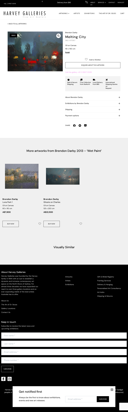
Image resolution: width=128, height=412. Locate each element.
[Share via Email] (74, 125)
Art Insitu (100, 292)
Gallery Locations (8, 308)
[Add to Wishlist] (39, 224)
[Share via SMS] (85, 125)
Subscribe (8, 369)
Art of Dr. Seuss (107, 13)
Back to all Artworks (17, 24)
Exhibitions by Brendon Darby (77, 103)
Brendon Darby (71, 32)
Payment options (72, 115)
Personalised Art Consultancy (109, 288)
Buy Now (10, 224)
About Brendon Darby (74, 97)
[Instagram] (10, 379)
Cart (122, 13)
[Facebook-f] (3, 379)
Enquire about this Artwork (92, 65)
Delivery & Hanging (105, 284)
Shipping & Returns (105, 296)
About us (92, 3)
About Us (5, 301)
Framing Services (104, 280)
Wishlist (121, 2)
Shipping (68, 109)
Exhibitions (89, 13)
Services (101, 2)
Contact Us (5, 312)
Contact (111, 2)
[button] (42, 1)
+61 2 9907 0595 (10, 3)
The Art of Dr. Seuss (9, 304)
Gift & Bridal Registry (105, 277)
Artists (77, 13)
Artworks (63, 13)
